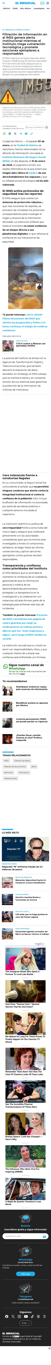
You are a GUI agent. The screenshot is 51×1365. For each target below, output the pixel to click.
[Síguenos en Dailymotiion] (44, 1316)
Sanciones (8, 772)
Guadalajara (39, 8)
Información (24, 772)
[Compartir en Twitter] (15, 133)
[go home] (25, 1333)
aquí (22, 674)
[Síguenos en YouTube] (26, 1316)
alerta (33, 767)
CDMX (15, 8)
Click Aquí (25, 1274)
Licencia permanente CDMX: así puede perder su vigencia (31, 720)
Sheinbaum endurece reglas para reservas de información (32, 688)
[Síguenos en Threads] (38, 1316)
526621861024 (25, 1262)
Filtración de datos (22, 761)
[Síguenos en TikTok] (32, 1316)
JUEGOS (6, 8)
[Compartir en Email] (26, 133)
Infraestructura (10, 778)
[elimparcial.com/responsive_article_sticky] (49, 1348)
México (20, 30)
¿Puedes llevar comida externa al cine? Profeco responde (29, 737)
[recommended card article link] (8, 345)
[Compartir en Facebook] (10, 133)
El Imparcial (8, 30)
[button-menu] (3, 3)
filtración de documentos (15, 767)
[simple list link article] (25, 850)
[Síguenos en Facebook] (6, 1316)
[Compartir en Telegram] (20, 133)
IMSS (27, 30)
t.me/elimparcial (25, 1299)
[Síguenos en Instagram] (19, 1316)
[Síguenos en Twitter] (13, 1316)
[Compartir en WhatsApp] (4, 133)
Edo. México (25, 8)
